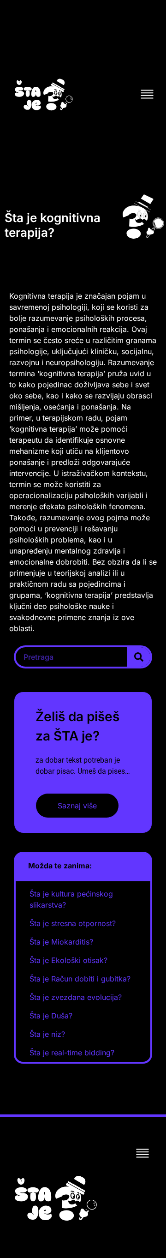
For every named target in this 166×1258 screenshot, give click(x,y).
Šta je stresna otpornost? (73, 923)
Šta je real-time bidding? (72, 1052)
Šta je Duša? (51, 1015)
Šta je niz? (47, 1034)
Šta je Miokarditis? (61, 941)
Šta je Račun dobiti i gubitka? (80, 978)
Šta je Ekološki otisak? (68, 960)
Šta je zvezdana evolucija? (76, 997)
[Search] (138, 657)
